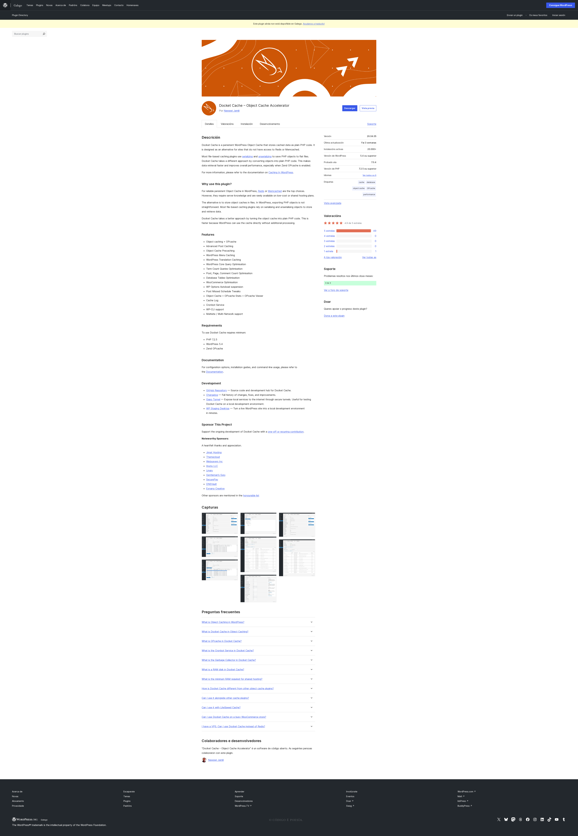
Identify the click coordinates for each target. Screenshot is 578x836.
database (371, 182)
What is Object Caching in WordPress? (223, 622)
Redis (261, 191)
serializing (247, 156)
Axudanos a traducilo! (314, 23)
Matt (461, 796)
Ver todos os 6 (369, 175)
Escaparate (129, 791)
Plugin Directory (20, 15)
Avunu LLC (212, 465)
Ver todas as (369, 257)
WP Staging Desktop (217, 408)
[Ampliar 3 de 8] (233, 563)
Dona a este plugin (334, 315)
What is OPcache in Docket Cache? (222, 641)
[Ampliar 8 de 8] (311, 543)
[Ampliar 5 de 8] (272, 540)
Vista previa (368, 108)
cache (361, 182)
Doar (350, 801)
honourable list (251, 495)
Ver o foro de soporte (336, 290)
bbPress (463, 801)
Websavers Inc (214, 461)
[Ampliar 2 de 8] (233, 540)
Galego (44, 820)
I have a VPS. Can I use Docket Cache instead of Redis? (233, 726)
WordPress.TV (243, 806)
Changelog (212, 394)
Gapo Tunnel (213, 399)
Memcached (275, 191)
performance (369, 194)
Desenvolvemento (270, 123)
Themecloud (213, 456)
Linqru (209, 470)
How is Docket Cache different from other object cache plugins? (238, 688)
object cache (359, 188)
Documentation (214, 371)
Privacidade (18, 806)
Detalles (209, 123)
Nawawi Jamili (231, 110)
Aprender (239, 791)
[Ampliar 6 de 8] (272, 578)
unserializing (265, 156)
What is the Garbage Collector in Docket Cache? (229, 660)
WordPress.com (467, 791)
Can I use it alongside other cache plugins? (225, 698)
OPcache (371, 188)
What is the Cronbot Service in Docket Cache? (228, 650)
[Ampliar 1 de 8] (233, 516)
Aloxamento (18, 801)
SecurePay (212, 479)
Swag (350, 806)
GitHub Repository (216, 390)
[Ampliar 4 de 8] (272, 516)
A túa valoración (333, 257)
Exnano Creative (215, 488)
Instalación (247, 123)
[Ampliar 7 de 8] (311, 516)
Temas (126, 796)
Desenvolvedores (244, 801)
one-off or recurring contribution (286, 431)
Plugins (127, 801)
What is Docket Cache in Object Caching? (225, 631)
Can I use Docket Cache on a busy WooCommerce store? (234, 717)
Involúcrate (351, 791)
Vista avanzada (332, 203)
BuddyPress (465, 806)
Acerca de (17, 791)
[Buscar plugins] (44, 34)
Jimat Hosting (214, 452)
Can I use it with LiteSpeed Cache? (221, 707)
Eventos (350, 796)
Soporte (371, 123)
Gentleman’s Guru (215, 474)
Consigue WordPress (560, 5)
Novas (15, 796)
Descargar (349, 108)
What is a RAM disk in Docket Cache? (223, 669)
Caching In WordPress (281, 172)
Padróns (127, 806)
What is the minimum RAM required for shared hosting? (232, 679)
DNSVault (211, 484)
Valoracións (227, 123)
